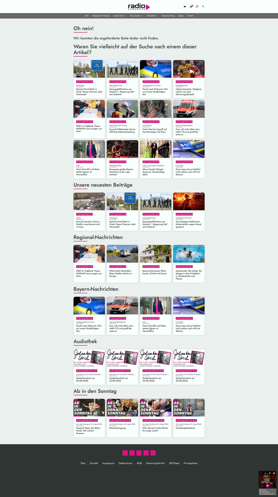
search (203, 6)
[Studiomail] (89, 6)
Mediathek (151, 15)
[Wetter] (197, 6)
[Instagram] (84, 6)
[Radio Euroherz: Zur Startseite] (139, 6)
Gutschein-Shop (168, 15)
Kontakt (190, 15)
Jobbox (181, 15)
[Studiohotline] (93, 6)
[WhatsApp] (76, 6)
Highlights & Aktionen (101, 15)
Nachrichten (118, 15)
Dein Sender (135, 15)
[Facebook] (80, 6)
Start (86, 15)
